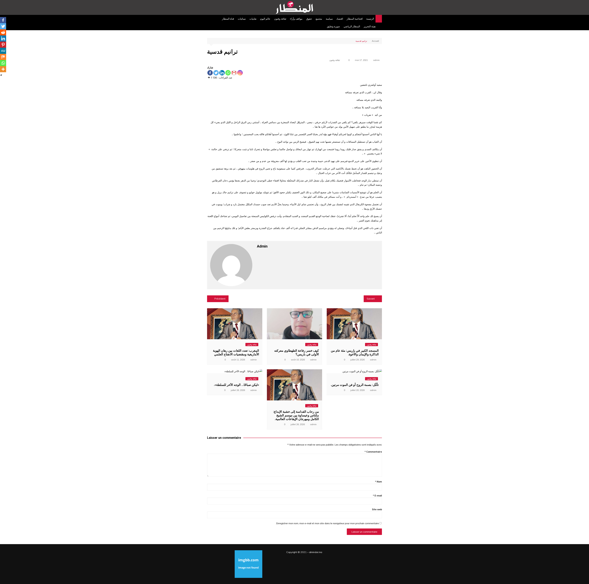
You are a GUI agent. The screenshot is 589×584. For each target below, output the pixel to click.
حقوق (309, 18)
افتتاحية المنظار (355, 18)
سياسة (329, 18)
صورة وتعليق (333, 26)
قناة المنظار (228, 18)
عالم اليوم (265, 18)
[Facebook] (210, 72)
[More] (3, 69)
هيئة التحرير (369, 26)
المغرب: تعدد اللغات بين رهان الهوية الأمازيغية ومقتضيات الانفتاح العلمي (236, 352)
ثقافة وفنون (280, 18)
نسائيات (242, 18)
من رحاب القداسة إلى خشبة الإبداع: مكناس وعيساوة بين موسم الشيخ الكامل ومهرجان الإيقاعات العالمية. (296, 415)
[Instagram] (240, 72)
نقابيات (252, 18)
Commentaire (373, 451)
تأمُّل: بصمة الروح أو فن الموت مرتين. (355, 385)
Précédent (219, 298)
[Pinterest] (3, 45)
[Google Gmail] (234, 72)
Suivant (371, 298)
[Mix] (3, 57)
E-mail (377, 495)
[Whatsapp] (228, 72)
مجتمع (319, 18)
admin (376, 60)
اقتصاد (339, 18)
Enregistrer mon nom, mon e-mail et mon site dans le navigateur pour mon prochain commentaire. (327, 523)
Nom (378, 481)
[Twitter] (216, 72)
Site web (377, 509)
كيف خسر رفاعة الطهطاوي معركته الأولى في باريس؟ (296, 352)
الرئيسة (370, 18)
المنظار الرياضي (352, 26)
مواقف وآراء (296, 18)
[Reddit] (3, 32)
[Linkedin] (222, 72)
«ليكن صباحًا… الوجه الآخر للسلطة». (236, 385)
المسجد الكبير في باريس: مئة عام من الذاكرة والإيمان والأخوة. (355, 352)
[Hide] (1, 75)
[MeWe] (3, 51)
